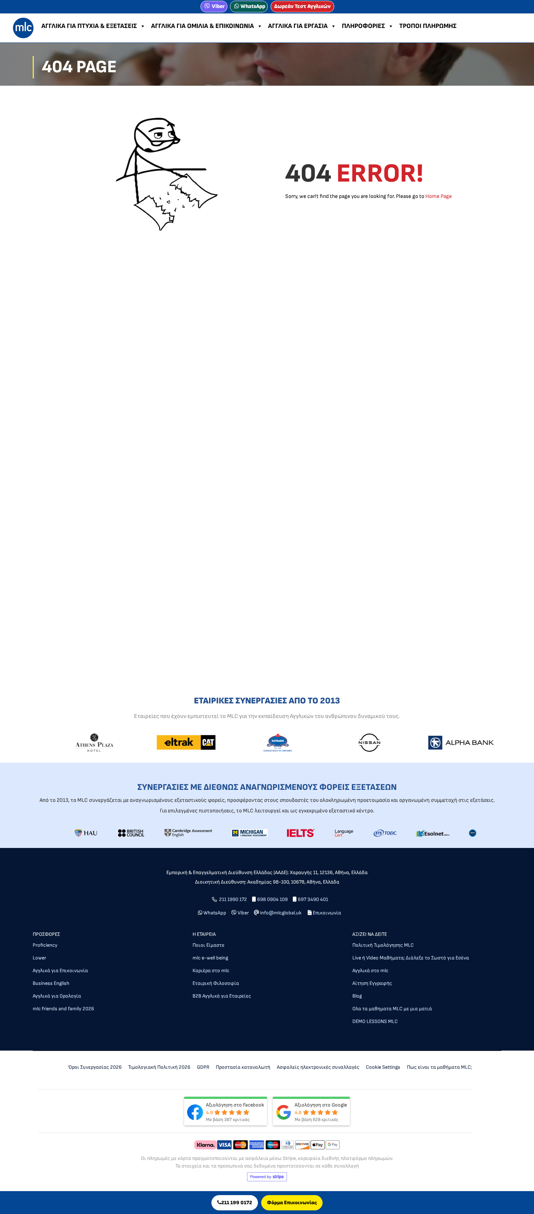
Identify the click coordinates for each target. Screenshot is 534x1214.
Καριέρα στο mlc (211, 970)
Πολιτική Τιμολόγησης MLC (383, 945)
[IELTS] (301, 832)
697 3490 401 (313, 899)
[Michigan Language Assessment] (249, 832)
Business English (51, 983)
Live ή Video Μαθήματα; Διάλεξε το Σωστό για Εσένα (410, 958)
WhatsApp (252, 6)
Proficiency (45, 945)
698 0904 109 (272, 899)
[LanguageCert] (344, 832)
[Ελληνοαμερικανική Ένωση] (86, 832)
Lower (39, 958)
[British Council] (131, 832)
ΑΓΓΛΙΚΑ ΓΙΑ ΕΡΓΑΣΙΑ (298, 26)
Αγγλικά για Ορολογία (57, 996)
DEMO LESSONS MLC (375, 1021)
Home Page (438, 196)
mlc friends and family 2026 (63, 1009)
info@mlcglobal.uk (281, 913)
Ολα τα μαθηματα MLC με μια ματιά (392, 1009)
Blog (357, 996)
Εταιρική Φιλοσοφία (216, 983)
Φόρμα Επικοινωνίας (292, 1202)
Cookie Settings (383, 1067)
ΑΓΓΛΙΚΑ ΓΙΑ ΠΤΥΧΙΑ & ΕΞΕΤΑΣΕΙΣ (89, 26)
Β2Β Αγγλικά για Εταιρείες (222, 996)
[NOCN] (473, 832)
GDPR (203, 1067)
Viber (218, 6)
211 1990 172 (233, 899)
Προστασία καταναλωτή (243, 1067)
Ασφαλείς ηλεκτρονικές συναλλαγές (318, 1067)
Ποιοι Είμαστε (208, 945)
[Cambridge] (188, 832)
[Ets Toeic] (385, 832)
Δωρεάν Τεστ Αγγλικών (302, 6)
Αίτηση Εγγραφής (372, 983)
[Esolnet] (432, 832)
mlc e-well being (210, 958)
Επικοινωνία (327, 913)
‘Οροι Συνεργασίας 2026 (95, 1067)
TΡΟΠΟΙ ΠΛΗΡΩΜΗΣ (428, 26)
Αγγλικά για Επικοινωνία (60, 970)
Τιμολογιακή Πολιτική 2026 (159, 1067)
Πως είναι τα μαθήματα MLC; (439, 1067)
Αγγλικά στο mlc (370, 970)
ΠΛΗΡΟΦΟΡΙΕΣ (363, 26)
